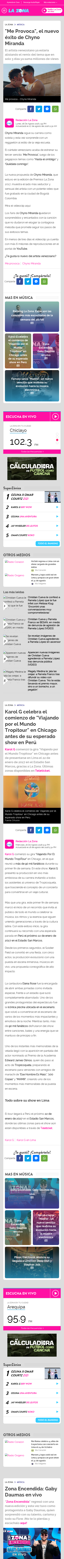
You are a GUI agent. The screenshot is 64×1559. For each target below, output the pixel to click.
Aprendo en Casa (13, 2)
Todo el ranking (48, 543)
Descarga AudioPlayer (31, 2)
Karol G (9, 1140)
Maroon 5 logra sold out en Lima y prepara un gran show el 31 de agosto (45, 578)
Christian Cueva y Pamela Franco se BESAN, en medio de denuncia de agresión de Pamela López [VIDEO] (44, 624)
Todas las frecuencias (31, 451)
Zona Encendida (17, 1501)
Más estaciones (49, 2)
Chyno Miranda (31, 263)
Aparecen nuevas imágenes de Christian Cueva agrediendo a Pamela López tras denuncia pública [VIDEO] (44, 658)
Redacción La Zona (26, 120)
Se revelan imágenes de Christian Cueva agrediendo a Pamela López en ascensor (44, 639)
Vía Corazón (40, 570)
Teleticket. (42, 770)
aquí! (23, 1523)
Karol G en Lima (26, 1140)
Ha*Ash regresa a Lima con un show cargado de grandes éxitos (45, 564)
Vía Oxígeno (40, 583)
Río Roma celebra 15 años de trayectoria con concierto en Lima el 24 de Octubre (44, 1444)
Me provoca (12, 263)
